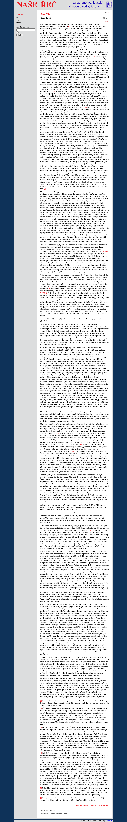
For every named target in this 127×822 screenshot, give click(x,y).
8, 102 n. (91, 530)
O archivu (20, 23)
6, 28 (58, 433)
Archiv (18, 20)
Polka (65, 813)
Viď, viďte (53, 810)
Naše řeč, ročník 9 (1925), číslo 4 (88, 805)
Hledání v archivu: (23, 27)
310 (47, 293)
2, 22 (93, 57)
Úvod (18, 18)
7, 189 (105, 251)
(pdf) (106, 21)
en (106, 12)
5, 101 (72, 451)
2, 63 (53, 91)
